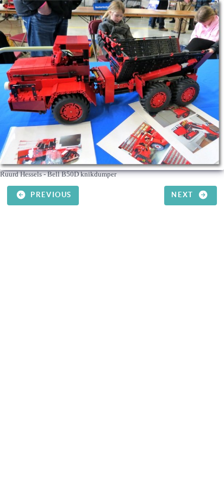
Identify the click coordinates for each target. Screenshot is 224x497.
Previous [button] (50, 195)
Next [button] (183, 195)
